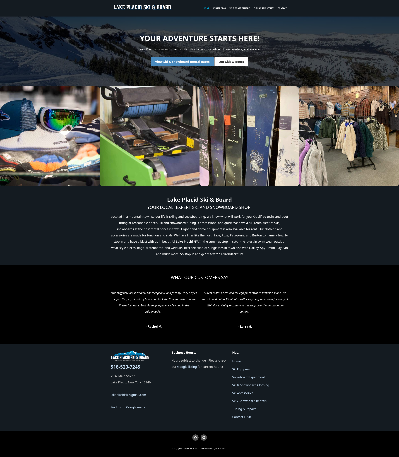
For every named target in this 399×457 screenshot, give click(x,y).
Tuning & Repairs (244, 409)
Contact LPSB (241, 417)
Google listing (187, 367)
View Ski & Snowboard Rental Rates (182, 62)
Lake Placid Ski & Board (198, 448)
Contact (282, 8)
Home (206, 8)
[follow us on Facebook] (195, 437)
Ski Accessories (242, 393)
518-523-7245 (125, 367)
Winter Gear (219, 8)
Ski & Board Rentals (239, 8)
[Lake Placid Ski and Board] (142, 8)
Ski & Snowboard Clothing (250, 385)
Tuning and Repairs (264, 8)
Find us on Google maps (128, 407)
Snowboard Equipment (248, 377)
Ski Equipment (242, 369)
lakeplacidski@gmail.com (128, 395)
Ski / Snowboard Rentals (249, 401)
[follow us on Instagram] (204, 437)
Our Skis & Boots (231, 62)
